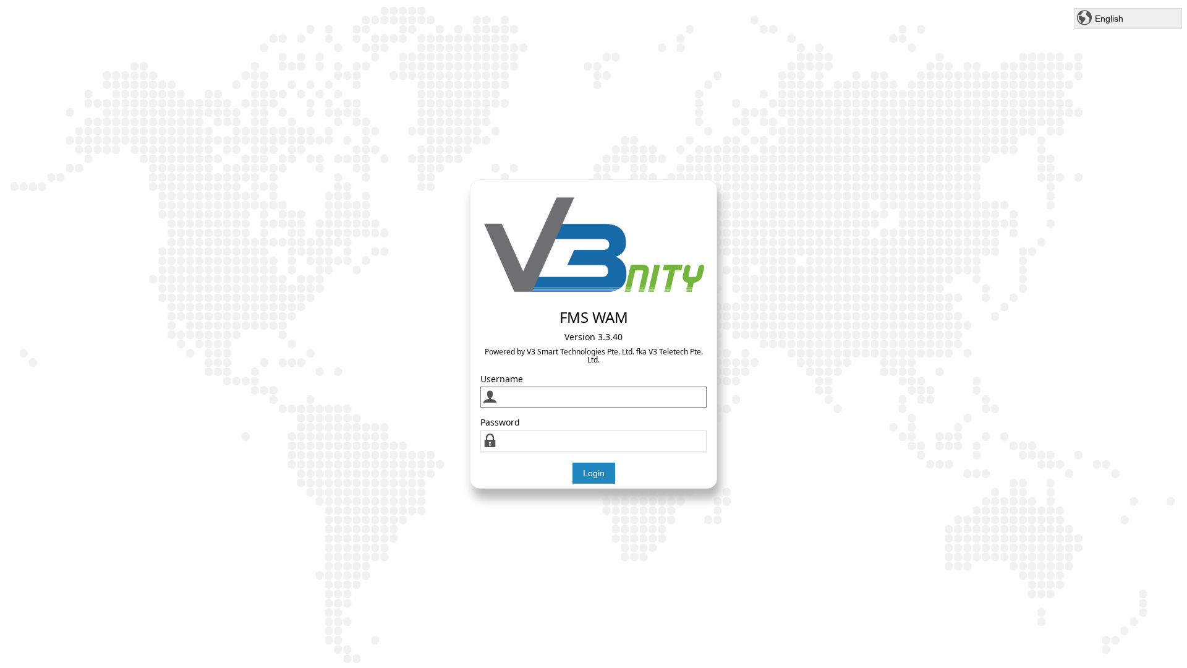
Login (594, 473)
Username (501, 379)
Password (500, 422)
